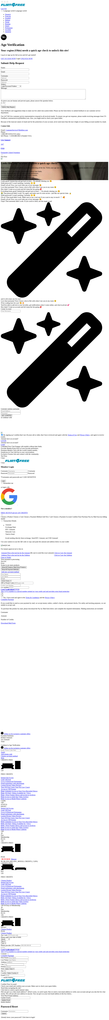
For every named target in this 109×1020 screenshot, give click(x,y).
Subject (3, 84)
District (3, 967)
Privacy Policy (85, 435)
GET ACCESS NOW (8, 58)
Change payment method (9, 756)
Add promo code (6, 754)
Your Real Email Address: (9, 996)
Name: (3, 68)
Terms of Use (72, 435)
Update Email (5, 998)
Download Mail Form (8, 623)
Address (3, 962)
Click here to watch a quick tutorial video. (15, 990)
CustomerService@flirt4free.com (17, 130)
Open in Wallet (6, 557)
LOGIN (3, 441)
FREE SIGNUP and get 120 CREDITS (14, 513)
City (2, 964)
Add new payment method (10, 572)
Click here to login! (28, 1017)
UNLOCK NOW (27, 58)
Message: (4, 88)
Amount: (15, 553)
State (2, 969)
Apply (3, 752)
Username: (4, 76)
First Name (4, 958)
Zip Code (4, 935)
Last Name (4, 960)
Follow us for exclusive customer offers (16, 734)
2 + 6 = (3, 103)
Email (3, 975)
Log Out (4, 9)
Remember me (8, 483)
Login (18, 58)
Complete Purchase (7, 599)
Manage (13, 859)
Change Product (6, 880)
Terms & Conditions (32, 598)
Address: (15, 555)
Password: (4, 80)
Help (2, 758)
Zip (2, 971)
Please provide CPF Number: (11, 945)
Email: (3, 72)
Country (3, 973)
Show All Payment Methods (10, 569)
